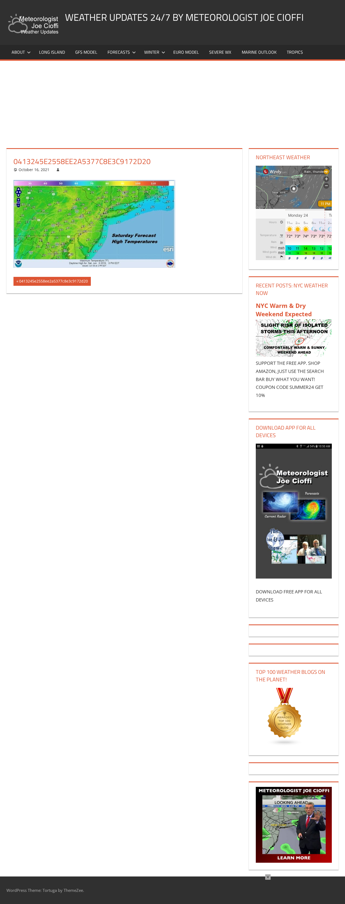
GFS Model (86, 52)
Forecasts (119, 52)
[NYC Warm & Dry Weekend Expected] (294, 355)
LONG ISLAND (52, 52)
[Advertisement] (172, 101)
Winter (151, 52)
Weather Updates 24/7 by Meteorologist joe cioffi (184, 17)
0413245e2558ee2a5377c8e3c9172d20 (53, 282)
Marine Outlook (259, 52)
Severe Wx (220, 52)
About (18, 52)
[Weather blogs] (285, 744)
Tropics (295, 52)
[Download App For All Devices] (294, 577)
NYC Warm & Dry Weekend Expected (284, 309)
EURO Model (186, 52)
